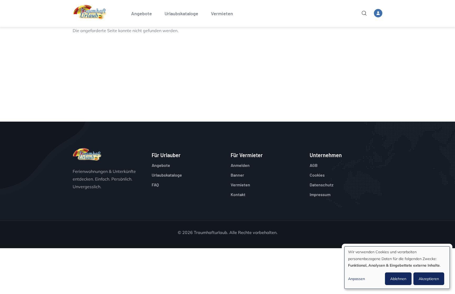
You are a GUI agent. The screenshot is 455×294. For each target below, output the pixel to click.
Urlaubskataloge (181, 13)
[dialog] (397, 267)
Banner (237, 174)
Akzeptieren (429, 278)
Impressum (320, 194)
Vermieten (222, 13)
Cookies (317, 174)
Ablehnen (398, 278)
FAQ (155, 184)
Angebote (141, 13)
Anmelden (240, 165)
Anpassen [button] (356, 278)
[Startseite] (90, 12)
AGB (314, 165)
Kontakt (238, 194)
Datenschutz (321, 184)
